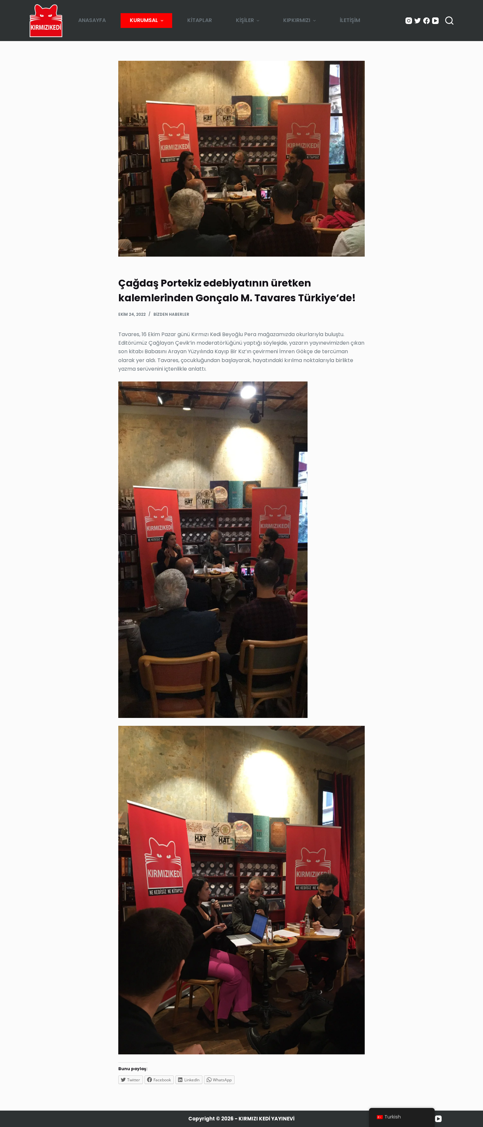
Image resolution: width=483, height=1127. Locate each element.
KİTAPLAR (199, 20)
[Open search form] (449, 20)
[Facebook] (426, 20)
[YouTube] (435, 20)
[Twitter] (417, 20)
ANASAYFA (92, 20)
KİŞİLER (245, 20)
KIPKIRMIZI (296, 20)
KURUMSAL (144, 20)
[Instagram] (408, 20)
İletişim (350, 20)
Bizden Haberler (171, 314)
